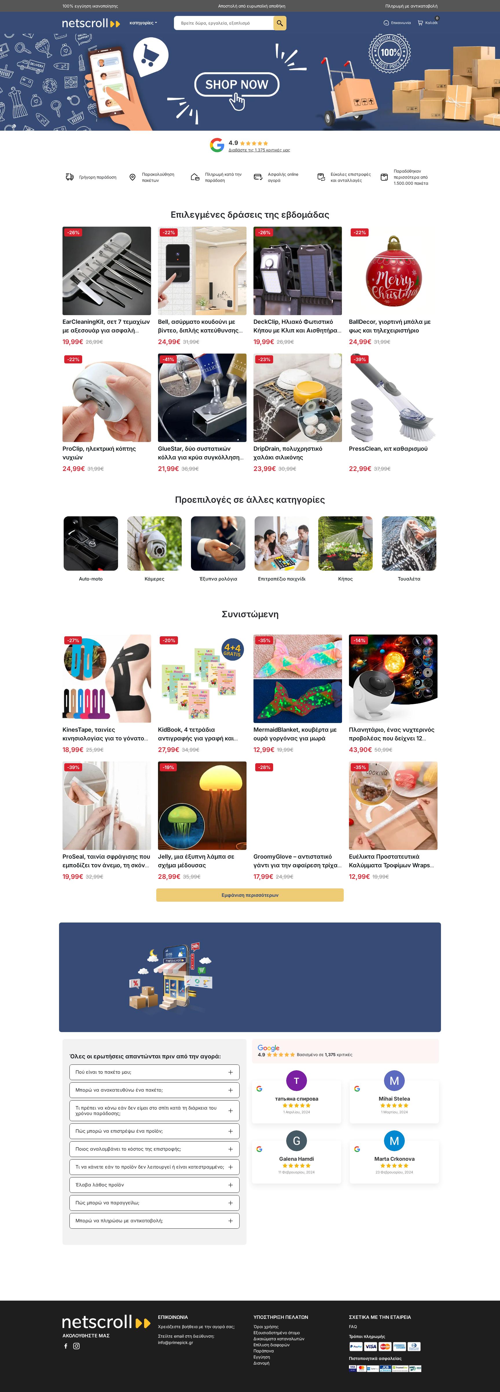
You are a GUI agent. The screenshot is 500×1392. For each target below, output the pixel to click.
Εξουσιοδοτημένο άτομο (276, 1332)
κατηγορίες (142, 22)
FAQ (353, 1326)
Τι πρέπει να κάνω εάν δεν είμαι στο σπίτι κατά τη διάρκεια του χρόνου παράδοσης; (146, 1110)
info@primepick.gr (175, 1342)
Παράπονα (263, 1350)
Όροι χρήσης (266, 1326)
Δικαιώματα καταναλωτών (278, 1338)
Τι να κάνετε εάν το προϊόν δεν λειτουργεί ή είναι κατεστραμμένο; (150, 1167)
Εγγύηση (261, 1356)
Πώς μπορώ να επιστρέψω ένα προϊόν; (119, 1131)
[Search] (279, 23)
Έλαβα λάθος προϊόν (100, 1185)
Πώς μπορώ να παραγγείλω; (107, 1203)
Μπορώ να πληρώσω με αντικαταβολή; (119, 1220)
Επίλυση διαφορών (271, 1344)
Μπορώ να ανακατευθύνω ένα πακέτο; (119, 1090)
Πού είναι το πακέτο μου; (103, 1072)
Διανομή (261, 1362)
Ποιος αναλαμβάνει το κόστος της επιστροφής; (128, 1149)
